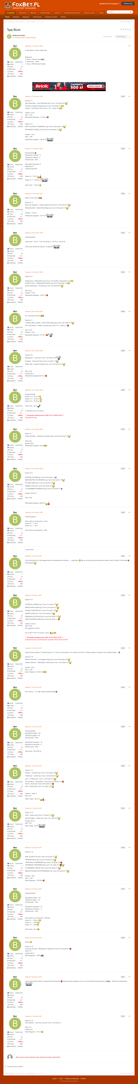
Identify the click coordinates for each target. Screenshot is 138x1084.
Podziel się (108, 36)
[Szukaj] (131, 12)
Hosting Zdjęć (45, 13)
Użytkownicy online (51, 17)
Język (54, 1078)
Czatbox (57, 13)
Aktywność (22, 13)
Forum (7, 17)
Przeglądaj (10, 13)
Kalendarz (16, 17)
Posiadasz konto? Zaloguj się (109, 3)
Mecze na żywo (89, 13)
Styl (60, 1078)
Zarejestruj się (128, 3)
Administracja (37, 17)
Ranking (63, 17)
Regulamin (26, 17)
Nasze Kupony (31, 37)
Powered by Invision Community (69, 1081)
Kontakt (83, 1078)
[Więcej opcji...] (129, 46)
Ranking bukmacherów (72, 13)
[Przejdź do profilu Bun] (9, 36)
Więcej (101, 13)
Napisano (34, 46)
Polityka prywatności (72, 1078)
